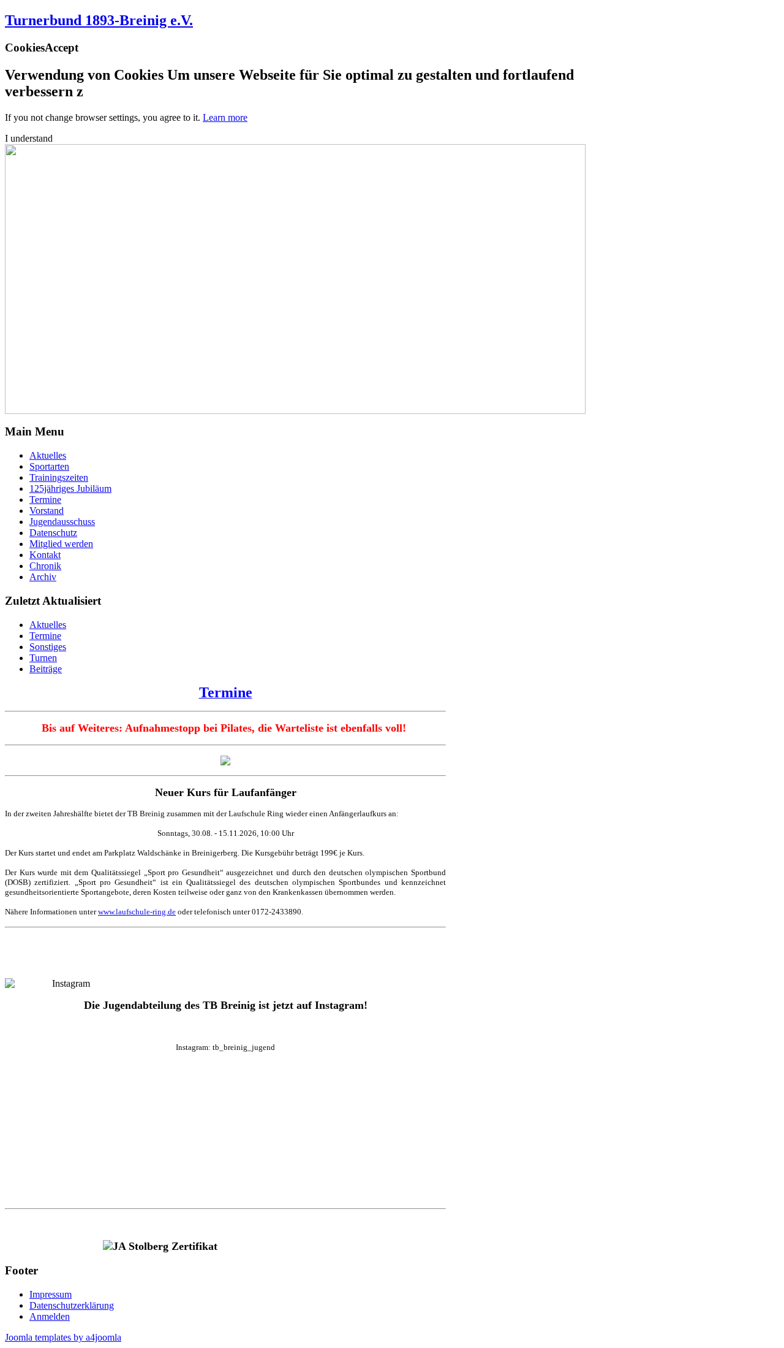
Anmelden (49, 1316)
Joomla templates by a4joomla (63, 1337)
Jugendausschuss (62, 521)
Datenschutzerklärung (71, 1305)
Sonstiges (47, 646)
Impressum (50, 1294)
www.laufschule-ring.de (137, 911)
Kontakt (45, 555)
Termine (45, 499)
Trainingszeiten (58, 477)
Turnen (43, 658)
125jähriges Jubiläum (70, 488)
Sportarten (49, 466)
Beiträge (45, 669)
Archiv (42, 577)
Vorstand (46, 510)
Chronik (45, 566)
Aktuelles (47, 455)
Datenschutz (53, 532)
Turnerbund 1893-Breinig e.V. (99, 20)
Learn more (225, 117)
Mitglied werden (61, 543)
